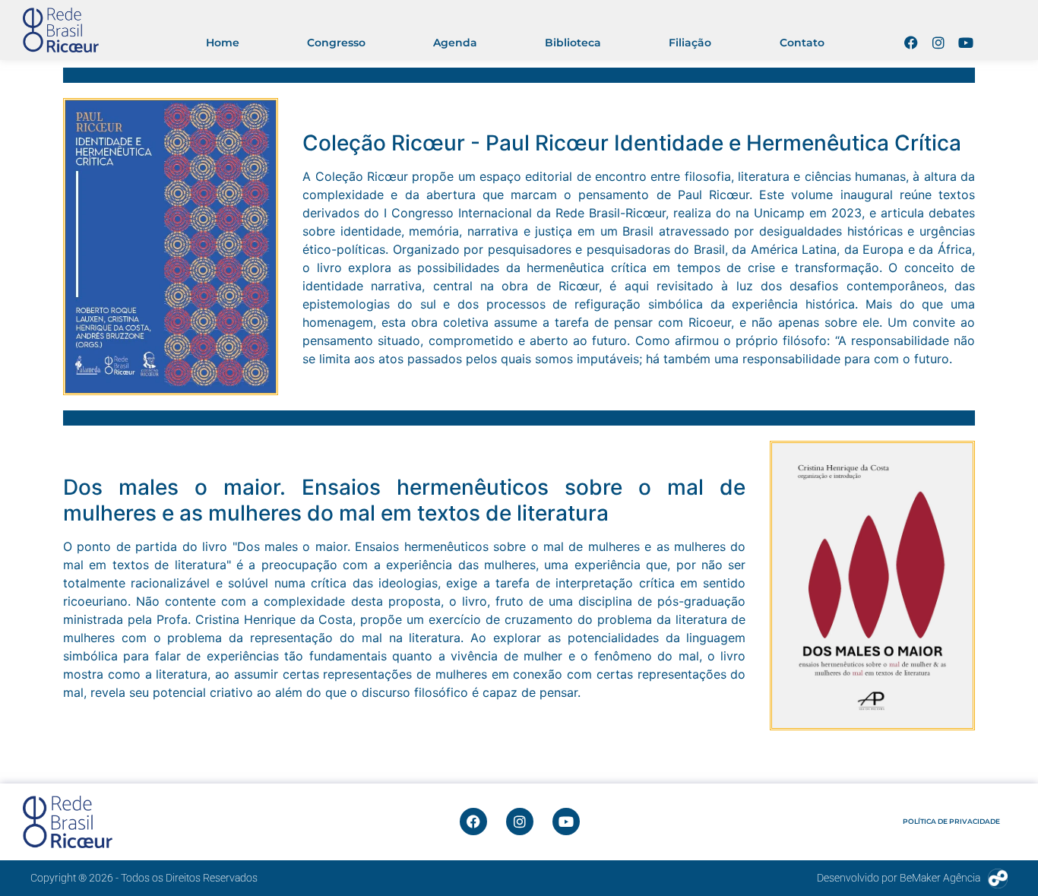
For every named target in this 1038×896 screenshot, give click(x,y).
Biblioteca (573, 42)
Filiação (690, 42)
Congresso (336, 42)
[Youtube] (965, 42)
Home (222, 42)
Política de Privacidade (951, 821)
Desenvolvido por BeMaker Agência (898, 878)
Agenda (455, 42)
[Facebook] (911, 42)
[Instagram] (938, 42)
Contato (802, 42)
